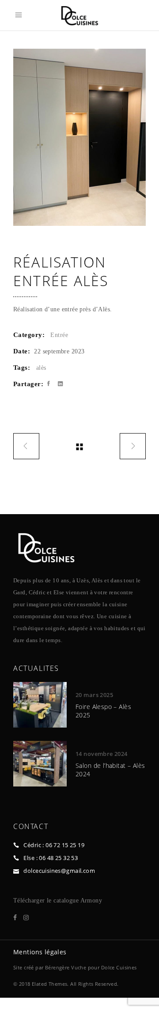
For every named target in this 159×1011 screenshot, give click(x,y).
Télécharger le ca (36, 900)
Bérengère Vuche (65, 967)
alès (41, 367)
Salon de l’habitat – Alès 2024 (110, 769)
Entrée (59, 335)
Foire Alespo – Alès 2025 (103, 710)
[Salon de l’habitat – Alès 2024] (40, 763)
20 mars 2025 (94, 695)
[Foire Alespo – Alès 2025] (40, 705)
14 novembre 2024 (102, 754)
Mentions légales (40, 952)
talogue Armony (80, 900)
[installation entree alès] (79, 137)
